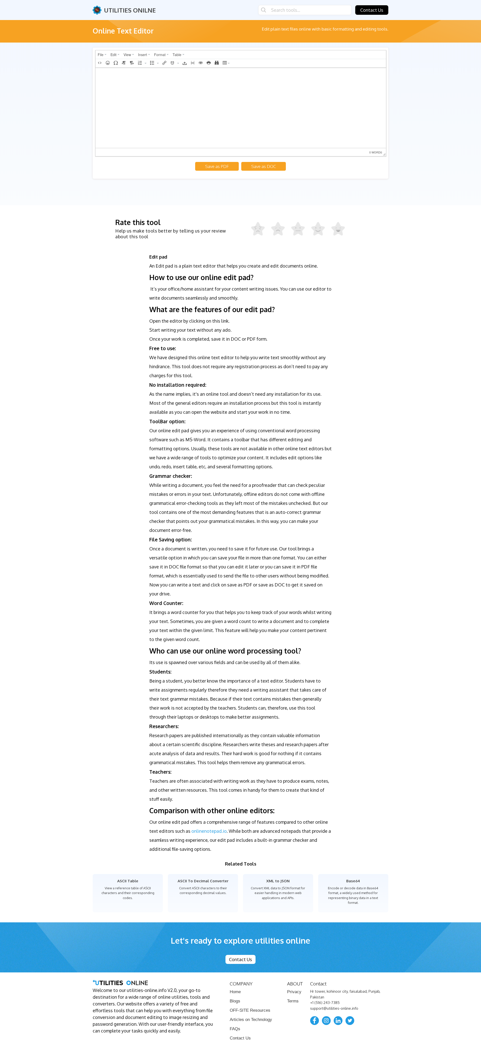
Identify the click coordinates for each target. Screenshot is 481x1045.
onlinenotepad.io (209, 831)
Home (235, 991)
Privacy (294, 991)
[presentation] (102, 54)
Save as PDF (217, 166)
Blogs (235, 1001)
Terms (293, 1001)
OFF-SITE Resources (250, 1010)
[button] (99, 63)
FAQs (235, 1028)
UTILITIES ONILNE (130, 10)
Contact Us (371, 10)
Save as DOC (263, 166)
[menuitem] (102, 54)
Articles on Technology (251, 1019)
